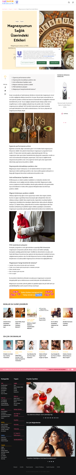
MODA (2, 422)
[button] (64, 122)
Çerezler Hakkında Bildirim (48, 56)
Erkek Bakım (4, 439)
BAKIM (3, 409)
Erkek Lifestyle (4, 440)
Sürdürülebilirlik (18, 439)
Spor (15, 385)
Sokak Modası (4, 426)
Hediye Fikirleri (4, 450)
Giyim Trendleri (4, 424)
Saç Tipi (3, 392)
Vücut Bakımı (4, 411)
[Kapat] (59, 49)
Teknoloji (16, 429)
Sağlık (15, 9)
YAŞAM (3, 445)
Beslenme (16, 392)
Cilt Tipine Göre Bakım (6, 414)
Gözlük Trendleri (5, 429)
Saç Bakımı (3, 390)
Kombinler (3, 431)
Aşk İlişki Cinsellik (5, 452)
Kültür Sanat (17, 398)
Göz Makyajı (4, 401)
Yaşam (10, 9)
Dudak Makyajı (4, 403)
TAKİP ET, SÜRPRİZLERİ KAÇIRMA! (57, 369)
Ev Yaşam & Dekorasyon (17, 434)
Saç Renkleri (4, 388)
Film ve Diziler (17, 403)
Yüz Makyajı (4, 400)
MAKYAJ (3, 398)
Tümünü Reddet (41, 62)
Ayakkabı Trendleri (5, 427)
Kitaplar (15, 405)
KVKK (58, 467)
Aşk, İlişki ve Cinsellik (17, 415)
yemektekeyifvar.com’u (16, 286)
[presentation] (61, 98)
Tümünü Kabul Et (54, 62)
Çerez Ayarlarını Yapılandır (28, 62)
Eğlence (3, 448)
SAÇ (2, 383)
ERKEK (3, 435)
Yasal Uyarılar (29, 467)
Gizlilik (21, 467)
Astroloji (3, 458)
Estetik (15, 390)
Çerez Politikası (39, 467)
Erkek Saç (3, 437)
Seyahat (16, 420)
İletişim (15, 467)
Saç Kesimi (3, 387)
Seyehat (3, 453)
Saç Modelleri (4, 385)
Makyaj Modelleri (5, 405)
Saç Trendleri (4, 393)
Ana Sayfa (4, 9)
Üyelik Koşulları (50, 467)
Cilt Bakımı (3, 413)
